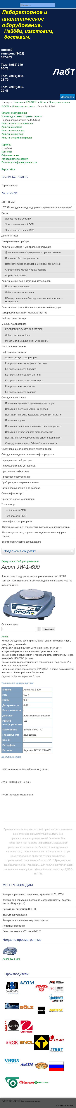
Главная (18, 102)
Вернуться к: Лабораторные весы (20, 561)
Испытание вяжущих (13, 130)
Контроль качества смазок (20, 386)
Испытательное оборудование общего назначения (33, 437)
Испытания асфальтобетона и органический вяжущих (31, 307)
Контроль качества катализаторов (24, 380)
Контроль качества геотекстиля (23, 374)
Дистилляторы (9, 235)
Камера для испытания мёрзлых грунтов (24, 312)
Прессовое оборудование (15, 476)
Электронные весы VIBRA (19, 230)
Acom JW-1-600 (11, 959)
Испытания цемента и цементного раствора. (29, 403)
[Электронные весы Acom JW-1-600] (29, 620)
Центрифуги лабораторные (16, 521)
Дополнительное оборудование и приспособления (33, 252)
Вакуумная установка (15, 914)
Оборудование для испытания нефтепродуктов (27, 454)
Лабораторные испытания (19, 292)
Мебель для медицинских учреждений (26, 340)
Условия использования (14, 158)
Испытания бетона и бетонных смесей (26, 409)
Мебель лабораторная (13, 323)
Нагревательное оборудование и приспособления (33, 263)
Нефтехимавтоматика (13, 352)
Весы (43, 102)
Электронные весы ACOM (19, 224)
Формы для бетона (15, 275)
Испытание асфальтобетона (17, 123)
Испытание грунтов (12, 134)
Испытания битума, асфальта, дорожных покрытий (33, 414)
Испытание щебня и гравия (16, 137)
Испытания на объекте (17, 286)
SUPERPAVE (8, 202)
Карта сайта (8, 169)
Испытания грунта (15, 420)
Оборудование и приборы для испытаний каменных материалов (34, 300)
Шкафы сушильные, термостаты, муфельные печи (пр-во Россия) (33, 534)
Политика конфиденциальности (19, 162)
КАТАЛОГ (31, 102)
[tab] (72, 550)
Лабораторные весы (23, 106)
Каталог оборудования (14, 112)
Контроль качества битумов (20, 369)
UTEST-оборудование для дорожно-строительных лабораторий (36, 207)
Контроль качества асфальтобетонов (26, 363)
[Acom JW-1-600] (10, 954)
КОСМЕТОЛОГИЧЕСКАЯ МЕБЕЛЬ (24, 329)
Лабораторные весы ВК (18, 218)
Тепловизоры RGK (15, 516)
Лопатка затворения (14, 925)
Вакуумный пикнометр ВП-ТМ (19, 909)
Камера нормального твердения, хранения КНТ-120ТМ (33, 894)
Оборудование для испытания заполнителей (26, 449)
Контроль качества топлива (20, 392)
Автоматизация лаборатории (21, 357)
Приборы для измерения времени (20, 482)
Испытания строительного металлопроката (29, 432)
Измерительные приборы (15, 241)
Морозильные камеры (13, 346)
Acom (4, 636)
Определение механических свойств (25, 269)
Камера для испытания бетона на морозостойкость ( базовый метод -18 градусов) (37, 902)
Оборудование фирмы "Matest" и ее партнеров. (31, 443)
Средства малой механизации (18, 499)
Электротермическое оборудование (21, 541)
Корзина (6, 144)
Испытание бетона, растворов (22, 258)
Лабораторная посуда (13, 318)
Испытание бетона (11, 127)
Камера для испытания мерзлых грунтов (25, 920)
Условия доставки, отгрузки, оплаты (21, 116)
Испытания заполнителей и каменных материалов (33, 426)
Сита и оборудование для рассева (20, 488)
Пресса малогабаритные (15, 471)
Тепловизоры (8, 504)
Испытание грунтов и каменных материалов (26, 281)
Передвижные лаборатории (16, 460)
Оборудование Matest (13, 397)
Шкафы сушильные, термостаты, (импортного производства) (35, 527)
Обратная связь (10, 155)
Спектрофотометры (12, 493)
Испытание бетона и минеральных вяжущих (26, 247)
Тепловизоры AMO (15, 510)
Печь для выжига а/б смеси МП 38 (22, 931)
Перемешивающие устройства (18, 465)
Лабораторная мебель (17, 335)
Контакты (6, 151)
